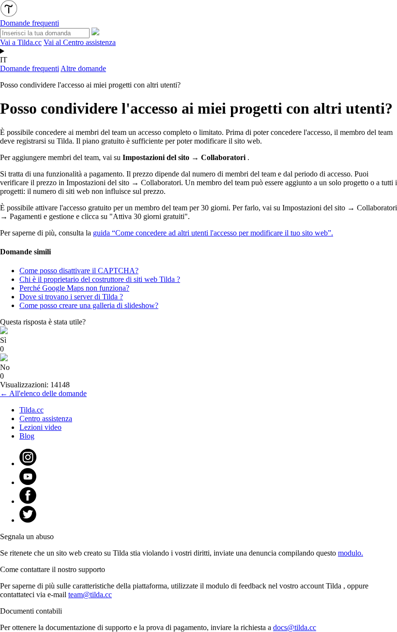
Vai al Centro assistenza (80, 42)
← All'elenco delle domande (43, 393)
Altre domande (83, 68)
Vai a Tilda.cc (21, 42)
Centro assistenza (45, 418)
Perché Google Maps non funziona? (74, 288)
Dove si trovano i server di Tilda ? (71, 297)
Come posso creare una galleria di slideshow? (88, 305)
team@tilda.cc (90, 594)
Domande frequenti (29, 68)
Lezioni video (40, 427)
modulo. (350, 553)
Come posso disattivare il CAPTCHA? (78, 270)
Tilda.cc (31, 410)
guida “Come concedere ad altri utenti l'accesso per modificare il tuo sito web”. (213, 233)
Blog (26, 436)
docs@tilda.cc (294, 627)
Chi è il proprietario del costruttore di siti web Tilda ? (99, 279)
